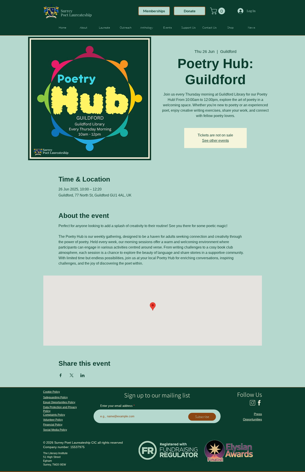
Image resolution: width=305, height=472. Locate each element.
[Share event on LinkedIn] (82, 375)
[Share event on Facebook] (60, 375)
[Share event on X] (71, 375)
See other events (215, 140)
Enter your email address (116, 405)
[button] (218, 11)
